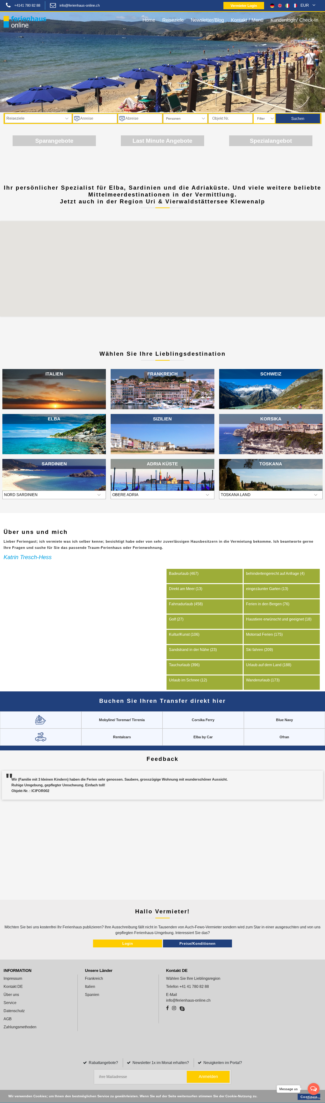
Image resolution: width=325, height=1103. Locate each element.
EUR (305, 5)
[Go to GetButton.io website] (313, 1098)
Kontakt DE (13, 987)
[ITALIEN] (54, 403)
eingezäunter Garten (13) (267, 589)
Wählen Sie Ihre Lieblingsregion (193, 978)
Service (10, 1003)
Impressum (13, 978)
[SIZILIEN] (162, 442)
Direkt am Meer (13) (185, 589)
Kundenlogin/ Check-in (294, 20)
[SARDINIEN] (54, 482)
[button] (156, 263)
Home (149, 20)
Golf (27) (176, 619)
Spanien (92, 995)
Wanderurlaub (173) (263, 680)
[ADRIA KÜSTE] (162, 481)
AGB (8, 1019)
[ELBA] (54, 448)
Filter (261, 118)
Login (127, 943)
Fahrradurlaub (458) (186, 604)
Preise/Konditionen (197, 943)
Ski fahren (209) (259, 650)
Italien (90, 987)
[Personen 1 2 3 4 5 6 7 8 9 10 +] (185, 118)
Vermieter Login (244, 6)
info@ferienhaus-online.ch (79, 5)
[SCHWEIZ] (271, 403)
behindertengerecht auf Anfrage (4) (275, 573)
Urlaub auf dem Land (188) (268, 665)
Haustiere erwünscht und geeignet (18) (278, 619)
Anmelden (208, 1076)
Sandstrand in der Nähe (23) (193, 650)
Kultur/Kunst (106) (184, 634)
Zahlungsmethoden (20, 1027)
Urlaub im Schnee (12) (188, 680)
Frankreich (94, 978)
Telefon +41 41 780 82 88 (187, 987)
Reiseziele (173, 20)
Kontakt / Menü (247, 20)
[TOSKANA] (271, 479)
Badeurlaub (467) (183, 573)
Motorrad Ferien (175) (264, 634)
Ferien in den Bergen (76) (267, 604)
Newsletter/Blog (207, 20)
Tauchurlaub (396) (184, 665)
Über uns (11, 995)
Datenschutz (14, 1011)
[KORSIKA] (271, 436)
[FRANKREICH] (162, 395)
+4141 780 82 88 (27, 5)
